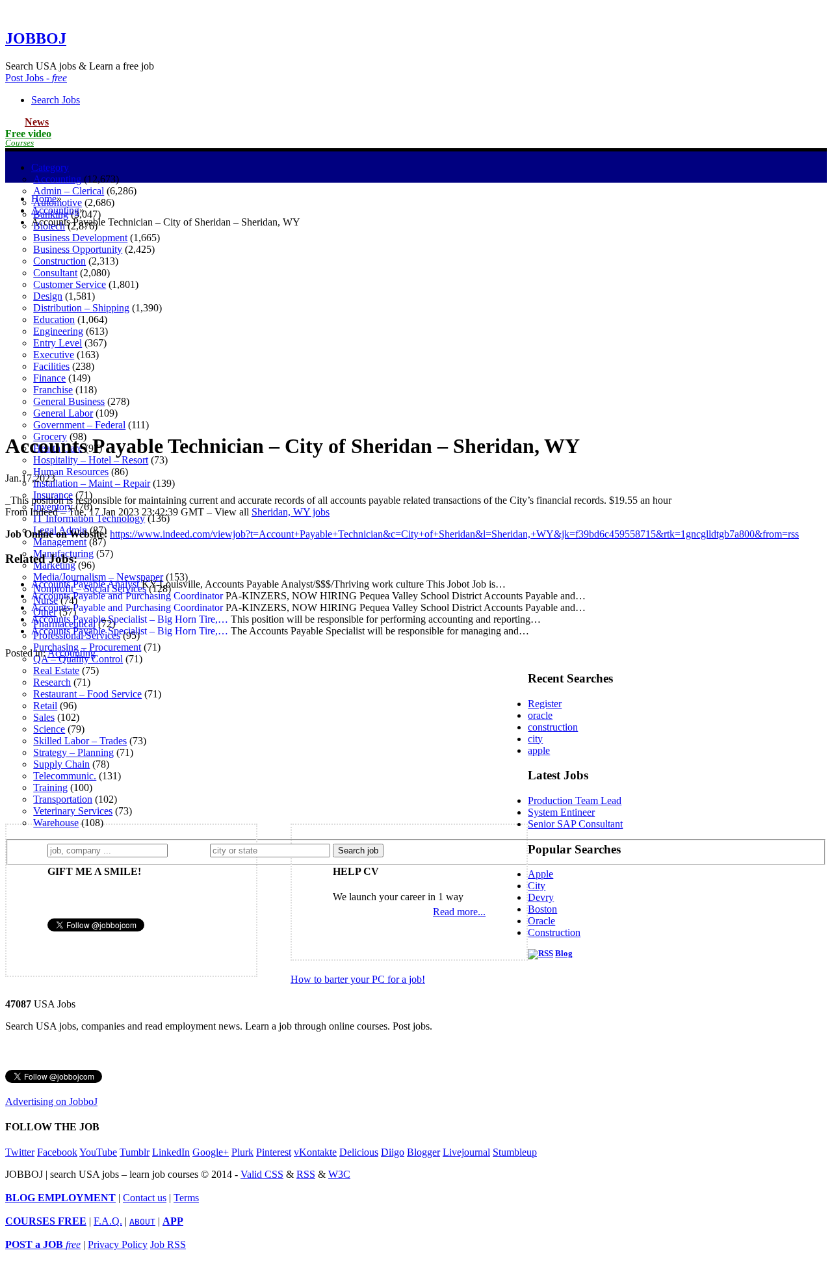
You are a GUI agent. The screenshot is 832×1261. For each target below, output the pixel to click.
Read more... (459, 911)
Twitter (19, 1152)
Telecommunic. (64, 775)
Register (545, 703)
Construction (554, 932)
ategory (50, 167)
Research (52, 682)
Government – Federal (79, 424)
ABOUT (142, 1222)
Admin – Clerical (68, 190)
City (536, 885)
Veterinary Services (72, 810)
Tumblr (135, 1152)
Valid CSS (261, 1174)
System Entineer (561, 812)
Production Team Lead (574, 800)
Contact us (144, 1197)
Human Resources (71, 471)
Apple (540, 873)
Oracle (541, 920)
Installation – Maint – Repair (91, 483)
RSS (305, 1174)
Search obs (55, 99)
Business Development (80, 237)
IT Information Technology (89, 518)
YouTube (98, 1152)
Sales (44, 717)
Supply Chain (61, 764)
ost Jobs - (36, 77)
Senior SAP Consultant (575, 823)
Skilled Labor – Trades (80, 740)
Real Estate (56, 670)
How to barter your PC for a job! (358, 979)
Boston (542, 909)
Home (44, 198)
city (535, 738)
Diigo (392, 1152)
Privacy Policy (118, 1244)
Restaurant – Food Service (87, 693)
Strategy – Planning (73, 752)
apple (539, 750)
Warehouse (56, 822)
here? (191, 849)
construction (553, 727)
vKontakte (315, 1152)
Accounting (57, 179)
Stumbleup (515, 1152)
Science (49, 728)
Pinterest (273, 1152)
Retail (45, 705)
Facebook (57, 1152)
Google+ (210, 1152)
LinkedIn (171, 1152)
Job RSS (168, 1244)
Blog (564, 953)
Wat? (31, 849)
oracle (540, 715)
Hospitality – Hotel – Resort (90, 459)
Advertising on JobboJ (51, 1101)
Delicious (358, 1152)
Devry (541, 897)
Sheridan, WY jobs (291, 511)
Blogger (423, 1152)
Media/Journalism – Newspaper (98, 576)
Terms (186, 1197)
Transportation (62, 799)
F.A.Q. (108, 1221)
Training (50, 787)
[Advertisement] (416, 330)
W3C (339, 1174)
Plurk (242, 1152)
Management (59, 541)
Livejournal (466, 1152)
